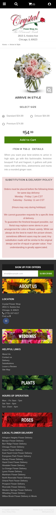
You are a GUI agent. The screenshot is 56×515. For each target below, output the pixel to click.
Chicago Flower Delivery (13, 447)
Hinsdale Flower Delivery (13, 465)
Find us (5, 316)
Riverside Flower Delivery (13, 487)
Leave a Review (9, 366)
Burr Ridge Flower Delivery (14, 444)
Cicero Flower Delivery (12, 450)
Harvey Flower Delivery (12, 459)
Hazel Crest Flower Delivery (14, 462)
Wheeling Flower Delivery (13, 493)
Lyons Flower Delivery (12, 471)
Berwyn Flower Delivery (13, 441)
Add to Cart (28, 139)
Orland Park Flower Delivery (15, 480)
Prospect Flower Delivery (13, 484)
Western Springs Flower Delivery (17, 490)
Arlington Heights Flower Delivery (17, 437)
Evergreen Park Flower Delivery (16, 456)
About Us (6, 354)
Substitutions (8, 363)
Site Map (6, 369)
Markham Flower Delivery (13, 474)
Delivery (5, 360)
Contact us (7, 357)
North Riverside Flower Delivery (16, 478)
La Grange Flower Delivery (14, 468)
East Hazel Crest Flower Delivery (17, 453)
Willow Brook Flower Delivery (15, 496)
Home (4, 45)
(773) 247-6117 (11, 313)
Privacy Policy (11, 512)
